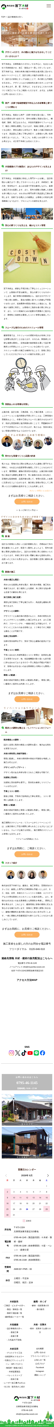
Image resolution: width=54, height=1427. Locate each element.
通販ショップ (40, 1375)
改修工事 (14, 1336)
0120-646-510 (37, 949)
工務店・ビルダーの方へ (14, 1305)
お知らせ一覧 (40, 1360)
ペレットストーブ (14, 1375)
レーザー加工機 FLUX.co (14, 1383)
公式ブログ (40, 1364)
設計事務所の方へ (14, 1328)
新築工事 (14, 1332)
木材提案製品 (14, 1371)
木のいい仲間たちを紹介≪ (40, 491)
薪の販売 (40, 1309)
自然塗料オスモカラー (14, 1356)
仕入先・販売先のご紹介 (14, 1387)
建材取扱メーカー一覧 (14, 1317)
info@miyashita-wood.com (34, 967)
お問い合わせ (27, 502)
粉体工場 (14, 1379)
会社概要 (40, 1349)
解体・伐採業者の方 (40, 1305)
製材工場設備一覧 (14, 1313)
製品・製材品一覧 (14, 1309)
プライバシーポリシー (40, 1356)
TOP (3, 17)
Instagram (40, 1371)
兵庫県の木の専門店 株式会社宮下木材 (24, 1425)
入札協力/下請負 (14, 1340)
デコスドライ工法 (14, 1353)
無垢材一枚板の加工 (14, 1368)
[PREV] (6, 1175)
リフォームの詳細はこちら (27, 839)
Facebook (40, 1367)
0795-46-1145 (31, 963)
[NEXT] (47, 1175)
